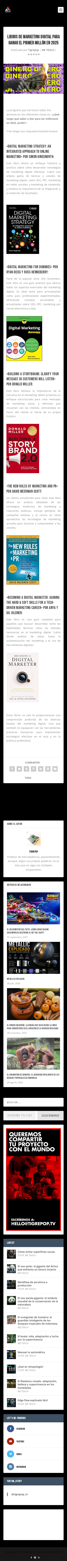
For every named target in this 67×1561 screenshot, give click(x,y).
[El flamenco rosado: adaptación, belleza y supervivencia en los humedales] (11, 1383)
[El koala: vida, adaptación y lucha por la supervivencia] (11, 1338)
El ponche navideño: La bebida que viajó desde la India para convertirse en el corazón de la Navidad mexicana (33, 1027)
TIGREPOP (27, 1552)
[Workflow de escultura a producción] (11, 1284)
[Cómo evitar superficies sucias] (11, 1254)
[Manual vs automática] (11, 1354)
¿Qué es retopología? (30, 1366)
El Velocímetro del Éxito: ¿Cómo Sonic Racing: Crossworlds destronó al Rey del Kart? (28, 931)
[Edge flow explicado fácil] (11, 1402)
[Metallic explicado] (33, 958)
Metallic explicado (16, 978)
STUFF (21, 1255)
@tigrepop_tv (19, 1494)
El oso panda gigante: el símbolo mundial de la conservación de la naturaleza (38, 1301)
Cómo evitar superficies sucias (36, 1251)
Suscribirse (50, 1116)
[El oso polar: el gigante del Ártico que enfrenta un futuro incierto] (11, 1268)
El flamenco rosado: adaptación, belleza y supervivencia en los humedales (37, 1384)
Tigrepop (33, 50)
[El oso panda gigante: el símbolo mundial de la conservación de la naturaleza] (11, 1300)
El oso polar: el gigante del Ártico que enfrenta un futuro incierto (38, 1268)
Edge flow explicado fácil (33, 1400)
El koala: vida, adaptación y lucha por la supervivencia (38, 1338)
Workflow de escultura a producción (32, 1283)
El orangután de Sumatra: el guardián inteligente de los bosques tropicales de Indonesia (33, 1076)
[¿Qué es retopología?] (11, 1369)
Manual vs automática (31, 1352)
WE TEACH (48, 50)
